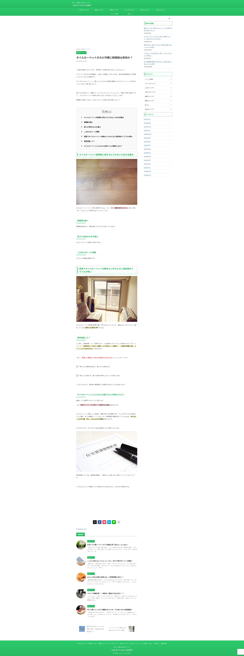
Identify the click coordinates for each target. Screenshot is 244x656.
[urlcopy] (119, 522)
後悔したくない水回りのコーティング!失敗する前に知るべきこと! (158, 29)
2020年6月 (147, 149)
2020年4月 (147, 156)
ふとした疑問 (114, 13)
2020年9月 (147, 138)
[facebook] (100, 522)
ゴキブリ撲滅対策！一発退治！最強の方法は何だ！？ (105, 593)
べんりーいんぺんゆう (82, 5)
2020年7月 (147, 145)
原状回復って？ (89, 141)
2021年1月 (147, 130)
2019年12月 (147, 171)
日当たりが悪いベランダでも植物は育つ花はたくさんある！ (107, 545)
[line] (114, 522)
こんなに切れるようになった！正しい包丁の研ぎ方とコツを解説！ (110, 561)
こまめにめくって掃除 (91, 132)
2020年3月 (147, 160)
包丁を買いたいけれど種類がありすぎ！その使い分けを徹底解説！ (110, 610)
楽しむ (130, 13)
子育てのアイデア (84, 10)
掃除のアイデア (99, 10)
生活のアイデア (144, 10)
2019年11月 (147, 175)
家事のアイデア (114, 10)
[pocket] (104, 522)
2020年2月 (147, 164)
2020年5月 (147, 153)
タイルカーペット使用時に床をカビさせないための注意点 (104, 117)
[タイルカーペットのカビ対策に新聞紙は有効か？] (109, 522)
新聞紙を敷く (88, 122)
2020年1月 (147, 167)
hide (109, 111)
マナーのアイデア (130, 10)
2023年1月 (147, 119)
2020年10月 (147, 134)
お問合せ (156, 643)
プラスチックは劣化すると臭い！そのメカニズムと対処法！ (158, 54)
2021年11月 (147, 126)
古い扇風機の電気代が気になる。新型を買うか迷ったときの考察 (158, 63)
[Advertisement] (106, 33)
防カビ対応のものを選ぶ (92, 127)
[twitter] (95, 522)
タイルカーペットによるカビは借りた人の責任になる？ (103, 146)
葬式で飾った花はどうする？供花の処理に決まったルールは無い (158, 46)
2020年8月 (147, 141)
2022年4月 (147, 123)
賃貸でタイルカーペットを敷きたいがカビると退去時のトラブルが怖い (108, 136)
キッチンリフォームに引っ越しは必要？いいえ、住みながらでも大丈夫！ (157, 38)
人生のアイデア (160, 10)
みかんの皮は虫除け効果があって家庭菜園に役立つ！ (105, 577)
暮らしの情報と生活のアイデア (122, 647)
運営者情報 (164, 643)
